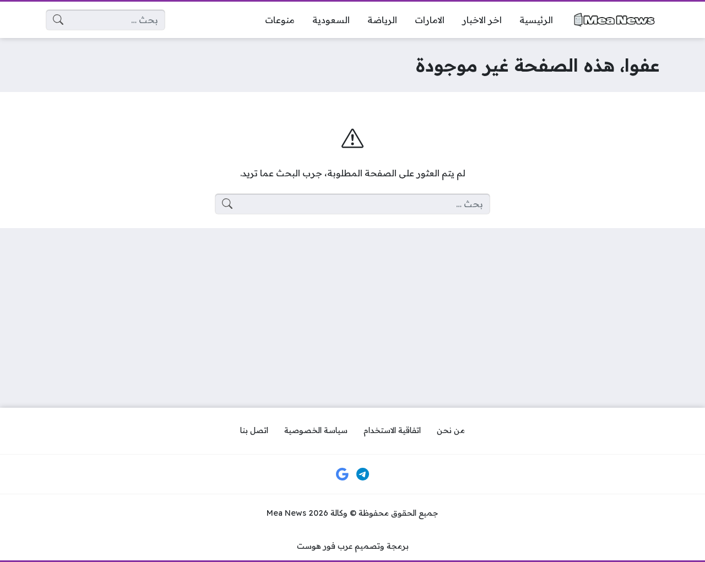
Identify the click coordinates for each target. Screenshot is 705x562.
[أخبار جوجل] (342, 474)
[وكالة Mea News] (615, 20)
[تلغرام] (363, 474)
